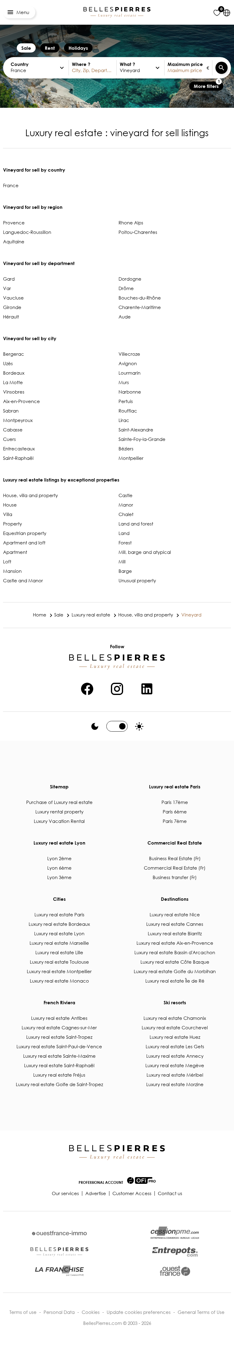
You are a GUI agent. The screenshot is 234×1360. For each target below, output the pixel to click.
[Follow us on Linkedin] (147, 688)
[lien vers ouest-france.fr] (175, 1270)
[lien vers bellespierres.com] (59, 1251)
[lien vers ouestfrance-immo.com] (59, 1233)
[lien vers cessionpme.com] (175, 1233)
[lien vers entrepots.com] (175, 1251)
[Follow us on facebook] (87, 688)
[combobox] (92, 67)
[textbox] (34, 68)
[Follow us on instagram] (117, 688)
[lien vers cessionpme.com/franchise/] (59, 1270)
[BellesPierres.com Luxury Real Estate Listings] (117, 12)
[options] (62, 67)
